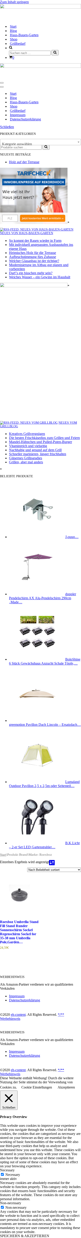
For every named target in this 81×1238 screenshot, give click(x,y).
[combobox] (40, 142)
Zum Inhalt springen (14, 2)
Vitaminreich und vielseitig (28, 446)
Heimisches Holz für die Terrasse (32, 253)
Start (13, 26)
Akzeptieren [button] (66, 1087)
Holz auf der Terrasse (24, 162)
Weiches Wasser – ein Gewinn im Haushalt (39, 277)
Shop (13, 39)
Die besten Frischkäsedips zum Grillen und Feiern (44, 438)
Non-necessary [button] (10, 1203)
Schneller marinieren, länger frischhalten (37, 454)
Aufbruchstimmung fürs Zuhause (32, 257)
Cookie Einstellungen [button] (36, 1087)
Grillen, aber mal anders (26, 462)
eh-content (18, 1014)
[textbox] (40, 144)
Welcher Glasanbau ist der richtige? (34, 261)
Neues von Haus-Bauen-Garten (26, 233)
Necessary (12, 1175)
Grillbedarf (17, 43)
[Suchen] (55, 52)
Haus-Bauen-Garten (24, 35)
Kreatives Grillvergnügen (27, 434)
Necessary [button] (7, 1170)
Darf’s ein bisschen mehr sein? (30, 273)
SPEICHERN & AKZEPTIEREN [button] (24, 1236)
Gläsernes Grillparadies (25, 458)
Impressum (17, 115)
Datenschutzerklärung (25, 119)
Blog (13, 31)
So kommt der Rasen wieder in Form (35, 240)
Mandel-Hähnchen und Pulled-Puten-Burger (40, 442)
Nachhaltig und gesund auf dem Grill (35, 450)
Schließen (7, 127)
